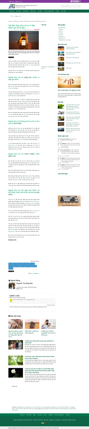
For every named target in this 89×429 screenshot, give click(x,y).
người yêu (34, 61)
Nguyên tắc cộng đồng (55, 420)
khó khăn (18, 123)
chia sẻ (37, 93)
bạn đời (13, 86)
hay (20, 201)
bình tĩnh (15, 212)
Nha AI (43, 68)
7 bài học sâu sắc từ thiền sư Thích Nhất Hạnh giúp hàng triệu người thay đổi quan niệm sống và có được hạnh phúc (39, 370)
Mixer (13, 408)
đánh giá (10, 162)
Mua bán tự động (33, 408)
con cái (16, 108)
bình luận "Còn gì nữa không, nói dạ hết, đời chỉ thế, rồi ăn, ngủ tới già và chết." (69, 145)
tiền (36, 177)
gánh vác (12, 156)
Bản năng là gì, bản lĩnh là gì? (73, 63)
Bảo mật (46, 420)
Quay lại (37, 273)
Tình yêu (34, 266)
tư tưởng (35, 210)
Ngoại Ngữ (25, 11)
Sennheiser (44, 66)
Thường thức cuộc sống (64, 40)
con (14, 107)
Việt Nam (23, 105)
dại (12, 63)
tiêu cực (37, 201)
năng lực (28, 77)
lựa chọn (21, 139)
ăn (24, 99)
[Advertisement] (23, 251)
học (20, 99)
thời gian (17, 130)
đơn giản (19, 101)
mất (29, 103)
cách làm (15, 179)
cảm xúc (33, 203)
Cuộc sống (29, 266)
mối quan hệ (19, 128)
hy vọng (31, 65)
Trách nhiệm (17, 266)
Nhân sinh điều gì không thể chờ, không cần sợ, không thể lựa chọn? (73, 118)
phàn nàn (23, 201)
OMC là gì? (69, 68)
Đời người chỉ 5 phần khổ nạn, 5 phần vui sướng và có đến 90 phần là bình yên (73, 124)
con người (35, 161)
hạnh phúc (13, 116)
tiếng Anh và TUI (56, 407)
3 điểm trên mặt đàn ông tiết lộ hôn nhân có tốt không (48, 333)
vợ (22, 179)
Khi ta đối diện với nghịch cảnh (69, 90)
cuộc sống (16, 95)
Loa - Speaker (71, 407)
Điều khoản (29, 420)
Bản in (31, 273)
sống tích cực (11, 231)
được (29, 61)
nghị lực (19, 231)
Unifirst (16, 410)
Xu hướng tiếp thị (47, 407)
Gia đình (20, 263)
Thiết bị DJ (25, 408)
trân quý (17, 149)
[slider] (36, 29)
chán (22, 205)
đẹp (27, 65)
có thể (33, 93)
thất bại (33, 147)
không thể (19, 61)
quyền (15, 216)
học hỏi (10, 114)
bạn (14, 72)
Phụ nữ (10, 263)
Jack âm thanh (18, 408)
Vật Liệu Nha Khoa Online (48, 408)
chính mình (11, 88)
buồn (36, 143)
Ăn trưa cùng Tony (59, 414)
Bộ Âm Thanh (64, 407)
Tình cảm (11, 266)
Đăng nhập (19, 1)
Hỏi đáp (39, 414)
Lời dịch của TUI (38, 407)
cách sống (14, 227)
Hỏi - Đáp (63, 11)
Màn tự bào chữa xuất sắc (72, 57)
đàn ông (16, 70)
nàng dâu (30, 179)
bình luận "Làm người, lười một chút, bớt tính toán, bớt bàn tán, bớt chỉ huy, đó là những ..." (69, 167)
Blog (34, 414)
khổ (25, 137)
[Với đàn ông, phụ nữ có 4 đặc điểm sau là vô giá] (24, 40)
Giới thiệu (29, 414)
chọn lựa (30, 84)
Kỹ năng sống (62, 27)
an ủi (15, 145)
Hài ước (60, 31)
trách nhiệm (29, 154)
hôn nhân (18, 116)
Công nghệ (33, 11)
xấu (34, 212)
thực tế (13, 199)
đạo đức (24, 161)
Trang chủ (11, 11)
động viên (10, 145)
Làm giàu (40, 11)
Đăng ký (12, 1)
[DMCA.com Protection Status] (44, 423)
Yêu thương (26, 263)
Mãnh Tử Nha (72, 420)
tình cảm (24, 114)
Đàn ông (11, 268)
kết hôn (33, 128)
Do (9, 143)
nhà (13, 108)
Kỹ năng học (62, 36)
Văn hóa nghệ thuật (49, 11)
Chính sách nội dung (38, 420)
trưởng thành (28, 176)
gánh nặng (10, 95)
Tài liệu (57, 11)
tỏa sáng (17, 237)
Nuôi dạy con (62, 38)
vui (38, 143)
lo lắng (28, 143)
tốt (25, 65)
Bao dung (32, 263)
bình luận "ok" (69, 139)
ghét (13, 147)
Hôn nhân (23, 266)
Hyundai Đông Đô (63, 408)
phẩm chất (36, 162)
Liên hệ (67, 414)
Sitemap (51, 414)
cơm (30, 177)
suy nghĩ (27, 203)
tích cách (32, 201)
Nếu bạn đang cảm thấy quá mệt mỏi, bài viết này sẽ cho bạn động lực (73, 130)
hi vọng (24, 92)
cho (9, 79)
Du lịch (45, 414)
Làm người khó (51, 66)
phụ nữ (23, 70)
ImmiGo (57, 408)
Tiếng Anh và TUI (29, 407)
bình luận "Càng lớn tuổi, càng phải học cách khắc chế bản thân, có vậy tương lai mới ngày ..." (69, 152)
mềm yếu (20, 216)
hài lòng (13, 229)
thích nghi (17, 177)
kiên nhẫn (15, 220)
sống (27, 177)
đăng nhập (16, 297)
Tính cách (15, 263)
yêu (12, 61)
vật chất (35, 145)
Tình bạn (61, 33)
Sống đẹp (18, 11)
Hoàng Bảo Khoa (20, 407)
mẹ (18, 179)
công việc (37, 105)
